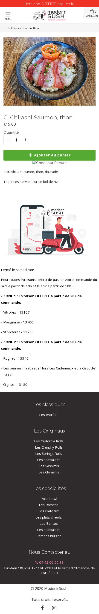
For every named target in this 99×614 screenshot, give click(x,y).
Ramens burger (48, 535)
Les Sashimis (49, 466)
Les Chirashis (48, 472)
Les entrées (48, 414)
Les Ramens (48, 504)
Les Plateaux (48, 511)
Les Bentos (49, 523)
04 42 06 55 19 (51, 562)
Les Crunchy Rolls (49, 447)
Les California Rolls (49, 441)
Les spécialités (49, 459)
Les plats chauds (48, 517)
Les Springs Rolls (48, 453)
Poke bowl (49, 498)
